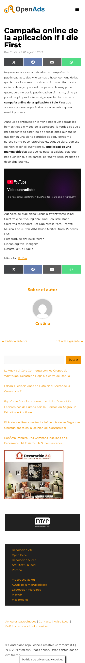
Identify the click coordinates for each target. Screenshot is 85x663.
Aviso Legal (61, 621)
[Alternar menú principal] (77, 10)
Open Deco (19, 555)
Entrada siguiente (69, 341)
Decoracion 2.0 (22, 549)
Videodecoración (23, 579)
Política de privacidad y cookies (26, 626)
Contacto (45, 621)
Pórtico (17, 570)
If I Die (22, 258)
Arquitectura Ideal (24, 564)
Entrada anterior (14, 341)
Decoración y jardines (26, 589)
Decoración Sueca (24, 560)
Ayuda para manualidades (29, 584)
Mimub (17, 594)
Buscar (73, 359)
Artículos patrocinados (20, 621)
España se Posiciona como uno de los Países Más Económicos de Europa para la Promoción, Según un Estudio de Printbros (40, 407)
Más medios (20, 599)
